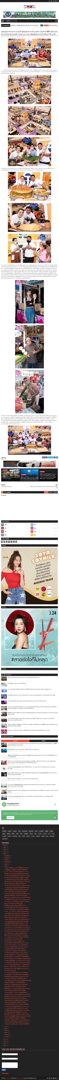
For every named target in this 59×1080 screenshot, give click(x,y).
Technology (26, 833)
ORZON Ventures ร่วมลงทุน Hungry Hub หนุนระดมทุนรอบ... (17, 988)
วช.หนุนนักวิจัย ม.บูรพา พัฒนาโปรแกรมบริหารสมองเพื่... (16, 913)
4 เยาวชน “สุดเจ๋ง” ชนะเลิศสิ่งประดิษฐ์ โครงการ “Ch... (16, 871)
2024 (4, 850)
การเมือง (39, 833)
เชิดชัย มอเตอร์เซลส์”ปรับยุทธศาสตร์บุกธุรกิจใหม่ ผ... (16, 917)
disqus (50, 492)
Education (14, 831)
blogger (46, 492)
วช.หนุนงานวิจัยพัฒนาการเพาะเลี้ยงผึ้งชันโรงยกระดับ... (16, 867)
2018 (4, 1045)
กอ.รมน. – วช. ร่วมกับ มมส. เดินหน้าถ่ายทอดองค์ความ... (16, 911)
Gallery (36, 831)
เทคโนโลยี (15, 836)
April (6, 1030)
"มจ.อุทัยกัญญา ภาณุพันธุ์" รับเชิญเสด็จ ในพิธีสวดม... (16, 869)
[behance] (57, 1)
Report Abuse (5, 1073)
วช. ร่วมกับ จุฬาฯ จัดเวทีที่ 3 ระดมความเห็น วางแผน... (16, 1008)
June (6, 1026)
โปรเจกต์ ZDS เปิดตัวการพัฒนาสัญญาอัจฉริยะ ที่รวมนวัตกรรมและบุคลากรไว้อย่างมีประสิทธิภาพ (27, 701)
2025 (4, 847)
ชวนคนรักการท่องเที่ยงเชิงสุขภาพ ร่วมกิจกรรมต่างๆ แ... (16, 947)
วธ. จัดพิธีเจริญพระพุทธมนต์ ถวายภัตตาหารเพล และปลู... (17, 1010)
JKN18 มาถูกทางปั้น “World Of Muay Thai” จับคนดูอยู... (16, 935)
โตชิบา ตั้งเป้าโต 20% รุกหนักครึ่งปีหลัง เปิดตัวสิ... (15, 986)
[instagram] (55, 1)
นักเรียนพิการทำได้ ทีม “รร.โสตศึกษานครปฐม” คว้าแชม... (17, 1014)
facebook (55, 492)
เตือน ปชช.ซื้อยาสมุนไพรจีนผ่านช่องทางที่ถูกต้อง (15, 990)
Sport (21, 833)
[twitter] (51, 1)
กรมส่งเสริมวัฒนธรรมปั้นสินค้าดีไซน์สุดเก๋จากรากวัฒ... (16, 943)
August (6, 864)
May (6, 1028)
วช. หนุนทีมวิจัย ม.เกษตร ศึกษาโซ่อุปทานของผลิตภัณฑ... (17, 974)
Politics (13, 833)
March (6, 1032)
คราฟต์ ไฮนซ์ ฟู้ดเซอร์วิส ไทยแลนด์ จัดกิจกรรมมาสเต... (16, 889)
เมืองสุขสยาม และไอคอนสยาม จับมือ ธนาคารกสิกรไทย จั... (17, 996)
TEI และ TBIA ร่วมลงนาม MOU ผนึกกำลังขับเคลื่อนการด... (17, 915)
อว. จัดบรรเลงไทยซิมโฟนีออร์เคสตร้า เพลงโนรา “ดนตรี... (17, 875)
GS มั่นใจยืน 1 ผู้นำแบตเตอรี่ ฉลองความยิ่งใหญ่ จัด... (15, 998)
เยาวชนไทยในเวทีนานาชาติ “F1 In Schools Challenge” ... (17, 1004)
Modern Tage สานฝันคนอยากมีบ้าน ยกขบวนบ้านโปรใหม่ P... (17, 897)
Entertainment (24, 831)
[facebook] (49, 1)
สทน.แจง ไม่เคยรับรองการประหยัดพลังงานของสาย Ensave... (17, 958)
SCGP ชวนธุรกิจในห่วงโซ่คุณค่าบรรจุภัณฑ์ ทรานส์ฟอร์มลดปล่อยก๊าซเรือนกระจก (24, 677)
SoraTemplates (8, 1078)
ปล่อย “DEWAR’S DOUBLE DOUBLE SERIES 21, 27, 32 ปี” (16, 923)
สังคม (47, 836)
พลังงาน (28, 836)
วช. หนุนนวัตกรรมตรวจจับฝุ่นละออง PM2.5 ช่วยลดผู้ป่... (16, 877)
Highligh (46, 831)
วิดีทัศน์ (43, 836)
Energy (19, 831)
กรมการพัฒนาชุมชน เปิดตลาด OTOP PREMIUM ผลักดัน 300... (18, 980)
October (7, 860)
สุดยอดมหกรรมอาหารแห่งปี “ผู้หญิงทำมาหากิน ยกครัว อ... (17, 968)
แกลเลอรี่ (4, 836)
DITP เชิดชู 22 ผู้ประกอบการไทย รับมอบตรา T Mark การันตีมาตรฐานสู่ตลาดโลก (34, 25)
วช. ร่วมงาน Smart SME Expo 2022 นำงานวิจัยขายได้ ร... (17, 964)
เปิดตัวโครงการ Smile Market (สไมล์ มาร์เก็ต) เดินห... (16, 984)
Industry (4, 833)
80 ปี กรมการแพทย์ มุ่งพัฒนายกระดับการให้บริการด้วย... (16, 966)
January (6, 1036)
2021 (4, 1039)
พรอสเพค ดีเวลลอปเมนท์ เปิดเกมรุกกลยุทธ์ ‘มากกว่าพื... (16, 976)
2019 (4, 1043)
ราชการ (32, 836)
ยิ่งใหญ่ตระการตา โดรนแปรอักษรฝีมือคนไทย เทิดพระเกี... (17, 873)
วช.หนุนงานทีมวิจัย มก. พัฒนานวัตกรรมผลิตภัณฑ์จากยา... (17, 919)
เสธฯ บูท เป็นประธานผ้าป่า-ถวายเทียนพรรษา (14, 941)
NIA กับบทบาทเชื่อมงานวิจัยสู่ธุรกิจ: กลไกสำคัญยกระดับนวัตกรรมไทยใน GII (23, 778)
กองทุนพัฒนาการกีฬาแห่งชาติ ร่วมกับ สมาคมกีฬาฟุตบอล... (17, 1020)
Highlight (14, 25)
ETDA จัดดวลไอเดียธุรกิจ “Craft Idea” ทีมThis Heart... (16, 895)
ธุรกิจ (20, 836)
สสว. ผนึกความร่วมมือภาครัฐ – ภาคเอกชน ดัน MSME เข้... (17, 1024)
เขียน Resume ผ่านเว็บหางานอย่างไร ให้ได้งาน (17, 683)
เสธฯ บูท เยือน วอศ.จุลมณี (10, 970)
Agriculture (4, 831)
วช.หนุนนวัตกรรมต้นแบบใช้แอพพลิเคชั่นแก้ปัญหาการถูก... (17, 893)
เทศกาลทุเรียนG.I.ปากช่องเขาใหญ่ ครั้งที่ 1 (13, 939)
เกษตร (53, 833)
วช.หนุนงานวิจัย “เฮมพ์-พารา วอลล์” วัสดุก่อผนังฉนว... (16, 944)
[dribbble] (53, 1)
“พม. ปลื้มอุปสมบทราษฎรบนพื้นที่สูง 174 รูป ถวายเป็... (16, 1012)
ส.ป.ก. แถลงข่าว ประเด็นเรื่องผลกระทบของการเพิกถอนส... (17, 901)
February (7, 1034)
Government (41, 831)
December (7, 855)
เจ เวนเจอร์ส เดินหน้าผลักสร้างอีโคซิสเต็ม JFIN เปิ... (15, 978)
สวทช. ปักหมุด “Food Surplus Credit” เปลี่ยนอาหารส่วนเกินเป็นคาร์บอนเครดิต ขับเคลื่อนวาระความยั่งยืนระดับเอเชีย (30, 796)
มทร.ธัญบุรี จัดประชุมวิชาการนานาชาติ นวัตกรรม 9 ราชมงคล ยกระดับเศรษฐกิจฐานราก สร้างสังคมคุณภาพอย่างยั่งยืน (31, 695)
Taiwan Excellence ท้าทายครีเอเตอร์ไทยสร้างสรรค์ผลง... (16, 1000)
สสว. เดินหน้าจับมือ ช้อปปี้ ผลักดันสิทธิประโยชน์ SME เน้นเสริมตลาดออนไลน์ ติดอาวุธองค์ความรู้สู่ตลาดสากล (29, 689)
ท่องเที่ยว (9, 836)
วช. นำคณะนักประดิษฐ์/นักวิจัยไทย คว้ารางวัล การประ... (16, 1006)
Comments (44, 741)
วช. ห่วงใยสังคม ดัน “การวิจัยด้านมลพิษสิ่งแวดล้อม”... (16, 933)
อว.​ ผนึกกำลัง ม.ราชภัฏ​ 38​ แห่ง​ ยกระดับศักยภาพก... (15, 950)
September (7, 862)
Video (35, 833)
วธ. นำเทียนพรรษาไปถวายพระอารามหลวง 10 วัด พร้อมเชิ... (17, 962)
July (6, 866)
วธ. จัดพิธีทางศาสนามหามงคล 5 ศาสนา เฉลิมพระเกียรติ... (17, 899)
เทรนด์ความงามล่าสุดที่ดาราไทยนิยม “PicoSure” (15, 1002)
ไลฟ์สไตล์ (38, 836)
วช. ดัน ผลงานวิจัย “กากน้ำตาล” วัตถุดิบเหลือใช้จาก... (16, 992)
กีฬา (49, 833)
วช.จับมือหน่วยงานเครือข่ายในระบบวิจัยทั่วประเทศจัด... (16, 925)
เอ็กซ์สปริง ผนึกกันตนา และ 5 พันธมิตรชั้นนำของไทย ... (16, 954)
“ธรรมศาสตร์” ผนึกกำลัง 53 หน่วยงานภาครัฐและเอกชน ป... (17, 885)
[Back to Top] (57, 1078)
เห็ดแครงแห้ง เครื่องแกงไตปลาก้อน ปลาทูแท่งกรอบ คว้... (16, 931)
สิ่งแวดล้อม (52, 836)
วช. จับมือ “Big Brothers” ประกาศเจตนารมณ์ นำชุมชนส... (17, 960)
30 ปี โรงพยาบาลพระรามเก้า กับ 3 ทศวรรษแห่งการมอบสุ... (17, 929)
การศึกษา (45, 833)
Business (9, 831)
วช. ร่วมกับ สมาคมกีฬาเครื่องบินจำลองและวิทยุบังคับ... (16, 972)
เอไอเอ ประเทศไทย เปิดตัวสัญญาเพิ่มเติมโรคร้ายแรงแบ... (17, 1022)
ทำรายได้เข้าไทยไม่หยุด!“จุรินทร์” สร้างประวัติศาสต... (16, 952)
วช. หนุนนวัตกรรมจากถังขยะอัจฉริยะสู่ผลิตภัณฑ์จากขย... (17, 887)
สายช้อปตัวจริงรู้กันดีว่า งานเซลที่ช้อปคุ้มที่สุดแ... (15, 982)
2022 (4, 854)
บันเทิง (23, 836)
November (7, 857)
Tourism (31, 833)
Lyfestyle (8, 833)
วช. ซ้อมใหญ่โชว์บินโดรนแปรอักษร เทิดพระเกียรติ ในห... (17, 879)
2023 (4, 852)
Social (17, 833)
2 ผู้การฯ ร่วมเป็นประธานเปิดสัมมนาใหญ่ (13, 903)
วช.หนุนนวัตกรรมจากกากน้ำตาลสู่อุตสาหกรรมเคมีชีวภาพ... (17, 927)
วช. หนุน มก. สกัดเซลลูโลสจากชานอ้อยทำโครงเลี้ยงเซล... (17, 909)
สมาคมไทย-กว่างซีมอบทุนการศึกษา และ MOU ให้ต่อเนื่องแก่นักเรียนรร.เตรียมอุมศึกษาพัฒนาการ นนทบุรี (29, 730)
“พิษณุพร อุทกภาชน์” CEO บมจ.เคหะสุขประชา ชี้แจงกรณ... (17, 881)
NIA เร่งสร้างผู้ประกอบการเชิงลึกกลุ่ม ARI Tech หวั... (15, 883)
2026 (4, 845)
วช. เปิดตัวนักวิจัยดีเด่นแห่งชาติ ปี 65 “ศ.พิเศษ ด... (15, 948)
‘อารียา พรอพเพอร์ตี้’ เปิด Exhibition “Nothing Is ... (15, 1018)
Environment (31, 831)
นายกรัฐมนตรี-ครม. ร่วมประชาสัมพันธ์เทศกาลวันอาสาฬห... (17, 994)
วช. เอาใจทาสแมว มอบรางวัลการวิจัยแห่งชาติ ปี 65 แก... (17, 937)
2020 (4, 1041)
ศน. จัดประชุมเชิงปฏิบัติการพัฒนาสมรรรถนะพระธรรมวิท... (17, 1016)
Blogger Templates (19, 1078)
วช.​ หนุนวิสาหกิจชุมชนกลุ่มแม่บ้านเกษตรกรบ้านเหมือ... (16, 921)
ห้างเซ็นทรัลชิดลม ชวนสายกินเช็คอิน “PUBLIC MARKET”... (17, 956)
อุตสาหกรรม (5, 838)
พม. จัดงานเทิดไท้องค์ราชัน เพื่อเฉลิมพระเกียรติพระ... (16, 891)
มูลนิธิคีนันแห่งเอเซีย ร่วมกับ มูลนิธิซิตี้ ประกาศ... (15, 905)
